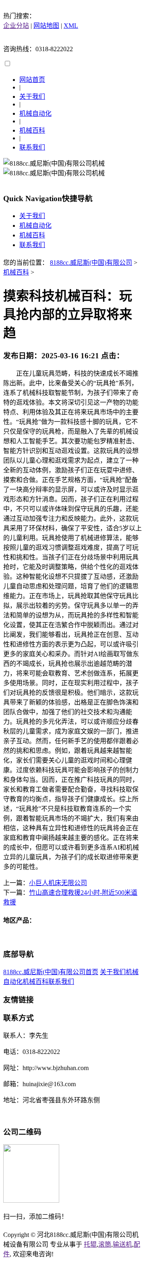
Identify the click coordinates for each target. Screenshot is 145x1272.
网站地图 (46, 25)
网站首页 (32, 79)
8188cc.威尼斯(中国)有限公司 (91, 262)
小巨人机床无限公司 (58, 882)
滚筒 (104, 1244)
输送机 (122, 1244)
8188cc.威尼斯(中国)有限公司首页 (50, 972)
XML (71, 25)
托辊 (90, 1244)
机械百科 (32, 130)
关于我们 (32, 96)
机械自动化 (35, 113)
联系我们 (32, 147)
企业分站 (16, 25)
